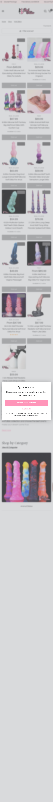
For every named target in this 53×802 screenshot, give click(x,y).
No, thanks (26, 409)
